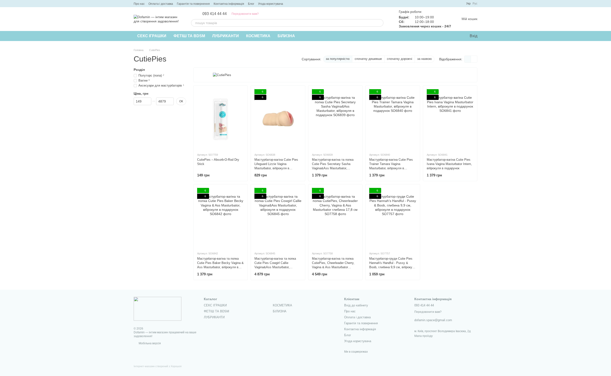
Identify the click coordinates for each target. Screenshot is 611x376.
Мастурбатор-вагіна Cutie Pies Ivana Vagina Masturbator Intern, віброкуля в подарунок (449, 164)
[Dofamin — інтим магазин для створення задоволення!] (157, 308)
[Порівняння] (446, 36)
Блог (251, 3)
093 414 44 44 (214, 14)
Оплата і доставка (160, 3)
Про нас (139, 3)
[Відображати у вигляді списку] (474, 59)
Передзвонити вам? (245, 13)
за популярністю (338, 59)
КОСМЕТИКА (258, 36)
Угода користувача (270, 3)
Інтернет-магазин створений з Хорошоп (158, 366)
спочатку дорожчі (399, 59)
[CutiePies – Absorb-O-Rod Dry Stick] (220, 119)
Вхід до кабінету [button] (356, 305)
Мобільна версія (149, 343)
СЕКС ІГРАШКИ (151, 36)
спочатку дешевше (368, 59)
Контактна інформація (229, 3)
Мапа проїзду (423, 336)
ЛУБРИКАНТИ (225, 36)
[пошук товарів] (380, 23)
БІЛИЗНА (286, 36)
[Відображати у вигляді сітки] (467, 59)
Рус (475, 3)
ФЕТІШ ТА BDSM (189, 36)
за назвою (424, 59)
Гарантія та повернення (193, 3)
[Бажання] (455, 36)
